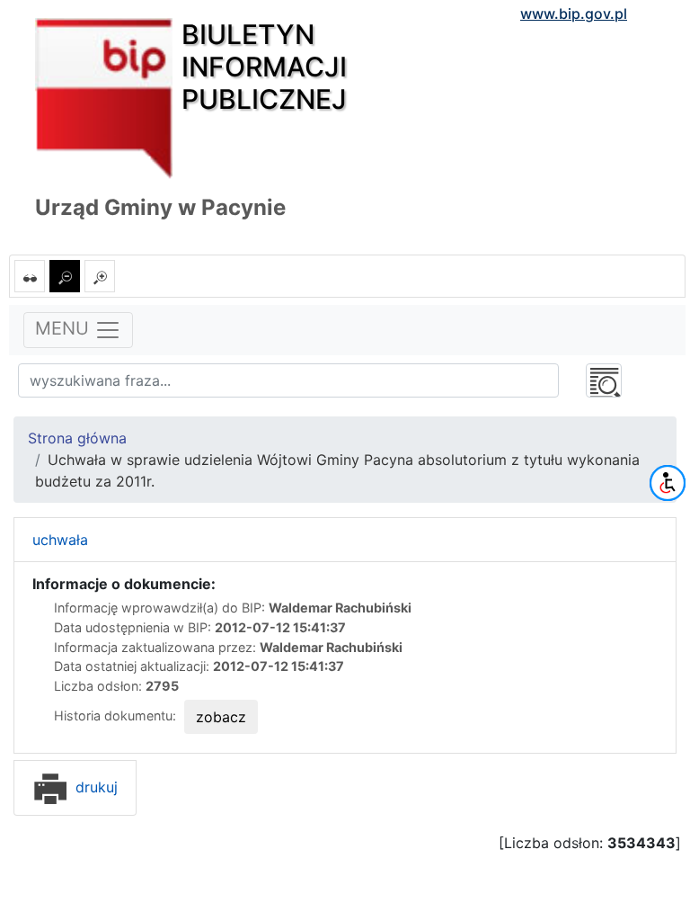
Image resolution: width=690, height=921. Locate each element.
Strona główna (77, 438)
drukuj (94, 787)
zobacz (221, 717)
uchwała (60, 540)
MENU (64, 329)
